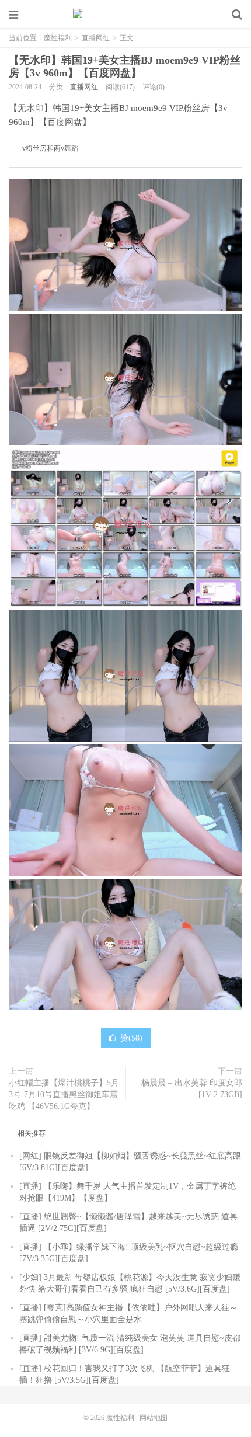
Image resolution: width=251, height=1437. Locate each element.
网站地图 (154, 1418)
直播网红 (96, 38)
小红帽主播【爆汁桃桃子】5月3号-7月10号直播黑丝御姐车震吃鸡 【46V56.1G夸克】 (64, 1094)
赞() (131, 1038)
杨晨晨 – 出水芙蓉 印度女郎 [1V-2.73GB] (191, 1088)
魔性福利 (125, 14)
